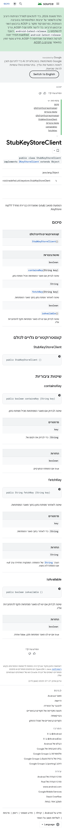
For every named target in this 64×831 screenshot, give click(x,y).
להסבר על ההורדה (53, 705)
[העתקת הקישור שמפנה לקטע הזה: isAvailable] (44, 580)
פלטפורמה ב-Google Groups (47, 753)
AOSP (59, 87)
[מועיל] (44, 93)
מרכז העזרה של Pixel (51, 781)
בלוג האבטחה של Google (49, 748)
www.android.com (52, 786)
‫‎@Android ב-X (54, 733)
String (49, 562)
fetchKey (37, 291)
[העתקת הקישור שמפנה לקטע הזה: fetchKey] (45, 480)
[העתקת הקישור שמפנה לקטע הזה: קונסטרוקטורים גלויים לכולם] (10, 338)
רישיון (15, 813)
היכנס (6, 3)
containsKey (35, 270)
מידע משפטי (27, 813)
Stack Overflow (54, 796)
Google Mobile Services (50, 791)
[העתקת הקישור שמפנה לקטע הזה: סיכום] (49, 223)
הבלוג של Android (53, 743)
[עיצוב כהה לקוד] (59, 356)
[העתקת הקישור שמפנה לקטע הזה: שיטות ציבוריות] (32, 377)
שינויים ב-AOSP (43, 42)
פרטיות (6, 813)
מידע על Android (53, 813)
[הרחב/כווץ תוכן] (49, 101)
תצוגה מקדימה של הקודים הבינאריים (44, 710)
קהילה (39, 813)
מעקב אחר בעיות (53, 801)
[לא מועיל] (40, 93)
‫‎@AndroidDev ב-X (52, 738)
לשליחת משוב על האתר (48, 818)
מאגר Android (55, 695)
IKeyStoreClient (29, 161)
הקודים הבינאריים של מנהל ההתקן (45, 720)
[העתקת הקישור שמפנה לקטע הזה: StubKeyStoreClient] (30, 347)
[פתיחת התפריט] (58, 3)
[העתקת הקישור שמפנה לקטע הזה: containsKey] (41, 386)
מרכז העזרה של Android (49, 776)
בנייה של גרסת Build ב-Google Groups (43, 758)
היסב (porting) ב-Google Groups (45, 763)
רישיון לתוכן (57, 669)
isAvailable (49, 313)
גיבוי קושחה (56, 715)
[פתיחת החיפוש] (21, 4)
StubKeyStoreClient (44, 241)
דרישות (58, 700)
